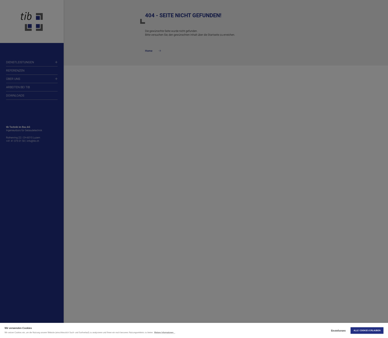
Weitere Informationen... (164, 332)
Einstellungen (338, 330)
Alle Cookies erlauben (367, 330)
